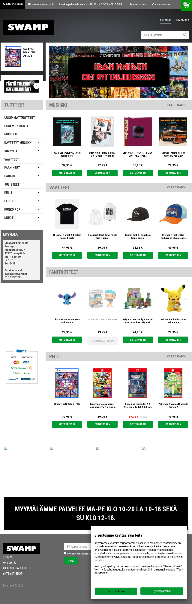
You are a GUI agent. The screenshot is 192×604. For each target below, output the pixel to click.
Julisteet (12, 184)
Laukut (10, 176)
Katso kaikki (176, 105)
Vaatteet (11, 159)
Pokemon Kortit (17, 126)
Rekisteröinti (139, 4)
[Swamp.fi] (28, 26)
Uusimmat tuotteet (19, 118)
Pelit (8, 193)
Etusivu (165, 20)
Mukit (9, 218)
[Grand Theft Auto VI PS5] (13, 56)
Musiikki (10, 134)
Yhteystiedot (12, 573)
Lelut (8, 201)
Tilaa (71, 560)
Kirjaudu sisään (163, 4)
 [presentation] (185, 131)
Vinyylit (10, 151)
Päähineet (12, 168)
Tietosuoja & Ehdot (17, 568)
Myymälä (182, 20)
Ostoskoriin (67, 172)
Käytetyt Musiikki (18, 143)
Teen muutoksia (115, 591)
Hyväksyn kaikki (162, 591)
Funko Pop (12, 209)
